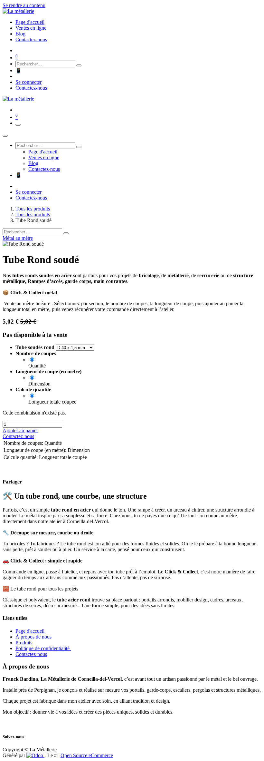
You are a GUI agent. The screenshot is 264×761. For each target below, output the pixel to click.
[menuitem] (29, 22)
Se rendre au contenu (24, 5)
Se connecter (28, 82)
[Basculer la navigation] (18, 125)
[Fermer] (5, 136)
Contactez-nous (31, 88)
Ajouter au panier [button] (20, 430)
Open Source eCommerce (87, 755)
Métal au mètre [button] (18, 238)
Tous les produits (32, 208)
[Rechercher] (78, 65)
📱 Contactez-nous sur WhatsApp (50, 70)
